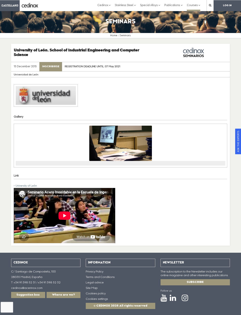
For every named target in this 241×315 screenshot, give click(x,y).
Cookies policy (96, 293)
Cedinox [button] (104, 7)
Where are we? (63, 294)
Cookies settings (97, 299)
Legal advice (95, 282)
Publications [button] (173, 7)
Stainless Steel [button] (125, 7)
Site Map (92, 288)
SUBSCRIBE (195, 282)
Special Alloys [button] (150, 7)
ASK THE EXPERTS (238, 141)
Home (113, 35)
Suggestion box (28, 294)
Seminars (125, 35)
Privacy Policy (94, 271)
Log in (227, 5)
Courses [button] (193, 7)
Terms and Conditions (100, 277)
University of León (26, 186)
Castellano (9, 5)
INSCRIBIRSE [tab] (50, 66)
